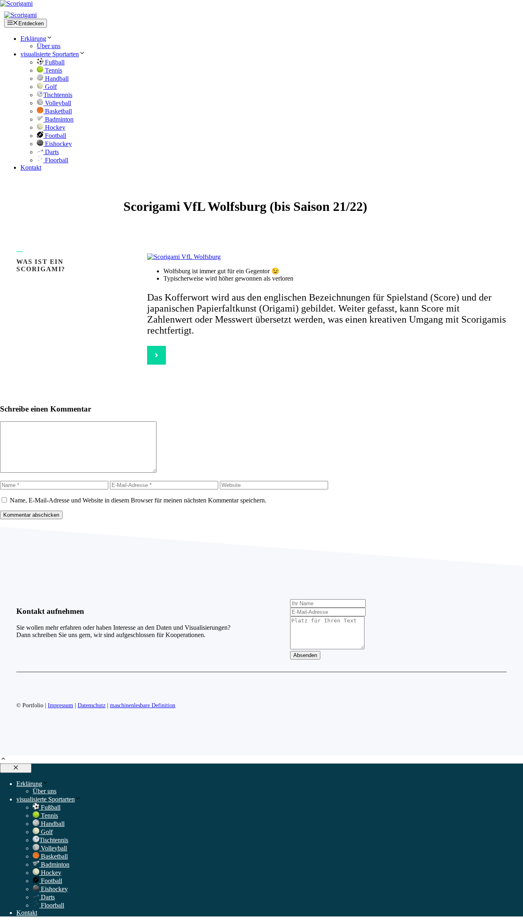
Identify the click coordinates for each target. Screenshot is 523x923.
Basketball (57, 111)
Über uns (48, 45)
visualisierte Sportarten (49, 54)
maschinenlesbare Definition (142, 705)
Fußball (54, 62)
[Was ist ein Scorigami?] (156, 355)
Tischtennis (57, 94)
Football (54, 135)
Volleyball (57, 103)
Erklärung (33, 38)
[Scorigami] (20, 14)
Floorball (55, 160)
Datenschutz (91, 705)
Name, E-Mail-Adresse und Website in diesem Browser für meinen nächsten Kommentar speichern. (138, 500)
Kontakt (30, 167)
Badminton (58, 119)
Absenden (305, 655)
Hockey (54, 127)
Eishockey (57, 143)
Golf (50, 86)
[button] (3, 759)
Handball (56, 78)
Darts (51, 151)
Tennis (52, 70)
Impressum (60, 705)
